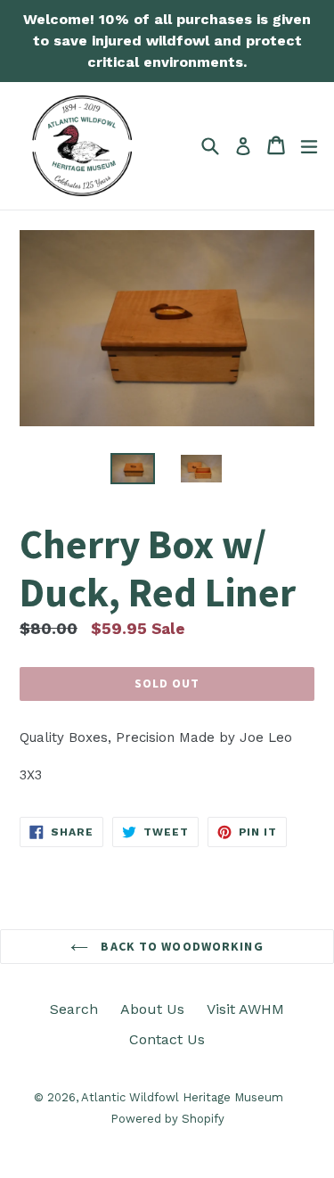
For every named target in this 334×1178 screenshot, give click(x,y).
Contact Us (167, 1039)
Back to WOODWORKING (180, 946)
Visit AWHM (245, 1009)
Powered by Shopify (167, 1118)
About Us (152, 1009)
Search (74, 1009)
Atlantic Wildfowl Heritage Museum (182, 1097)
